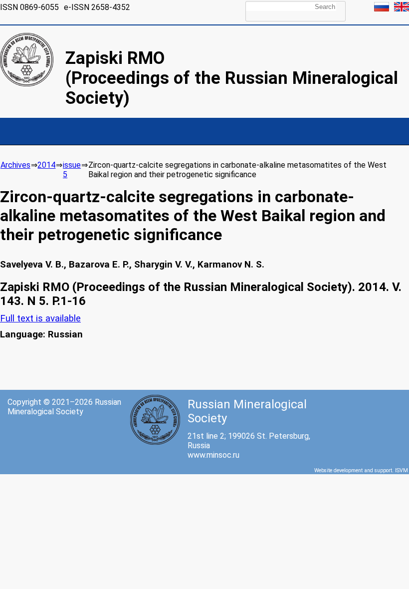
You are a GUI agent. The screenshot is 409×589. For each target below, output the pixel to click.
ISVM (401, 470)
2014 (46, 165)
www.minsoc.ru (213, 455)
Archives (15, 165)
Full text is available (40, 318)
